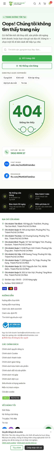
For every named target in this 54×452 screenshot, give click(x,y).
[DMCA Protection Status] (27, 398)
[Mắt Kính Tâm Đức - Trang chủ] (17, 3)
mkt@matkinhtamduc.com (27, 335)
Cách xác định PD (9, 313)
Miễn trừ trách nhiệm (10, 387)
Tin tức (24, 83)
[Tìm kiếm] (34, 3)
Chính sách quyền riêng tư (13, 349)
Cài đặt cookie (8, 392)
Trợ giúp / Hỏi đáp (9, 418)
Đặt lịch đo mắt (10, 83)
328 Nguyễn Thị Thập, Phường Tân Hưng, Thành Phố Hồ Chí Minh (28, 261)
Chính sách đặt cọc (10, 379)
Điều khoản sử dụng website (13, 383)
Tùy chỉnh (17, 448)
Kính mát (20, 78)
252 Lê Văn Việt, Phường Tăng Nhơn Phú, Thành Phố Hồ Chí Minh (28, 273)
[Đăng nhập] (39, 3)
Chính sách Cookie (10, 353)
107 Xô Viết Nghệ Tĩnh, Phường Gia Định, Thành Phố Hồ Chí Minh (28, 243)
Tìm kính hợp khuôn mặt (12, 317)
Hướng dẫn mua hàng (11, 304)
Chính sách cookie (9, 443)
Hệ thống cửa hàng (28, 66)
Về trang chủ (28, 58)
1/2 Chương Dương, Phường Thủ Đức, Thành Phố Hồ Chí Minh (27, 237)
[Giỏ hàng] (44, 3)
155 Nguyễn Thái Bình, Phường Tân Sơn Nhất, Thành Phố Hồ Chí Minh (26, 225)
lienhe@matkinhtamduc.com (28, 333)
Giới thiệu (6, 410)
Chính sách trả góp (10, 375)
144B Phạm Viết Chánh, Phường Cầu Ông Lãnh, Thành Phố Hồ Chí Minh (28, 249)
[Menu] (4, 3)
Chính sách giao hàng (11, 362)
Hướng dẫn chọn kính (10, 300)
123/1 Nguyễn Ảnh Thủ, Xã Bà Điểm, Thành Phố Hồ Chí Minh (26, 267)
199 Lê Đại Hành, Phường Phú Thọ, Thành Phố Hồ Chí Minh (27, 231)
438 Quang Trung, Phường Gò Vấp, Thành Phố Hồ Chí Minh (28, 255)
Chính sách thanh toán (11, 357)
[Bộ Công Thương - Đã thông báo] (11, 325)
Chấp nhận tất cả (34, 448)
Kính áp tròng (33, 78)
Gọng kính (8, 78)
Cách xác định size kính (12, 309)
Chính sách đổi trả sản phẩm (14, 370)
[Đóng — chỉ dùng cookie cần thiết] (50, 432)
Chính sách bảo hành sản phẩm (15, 366)
